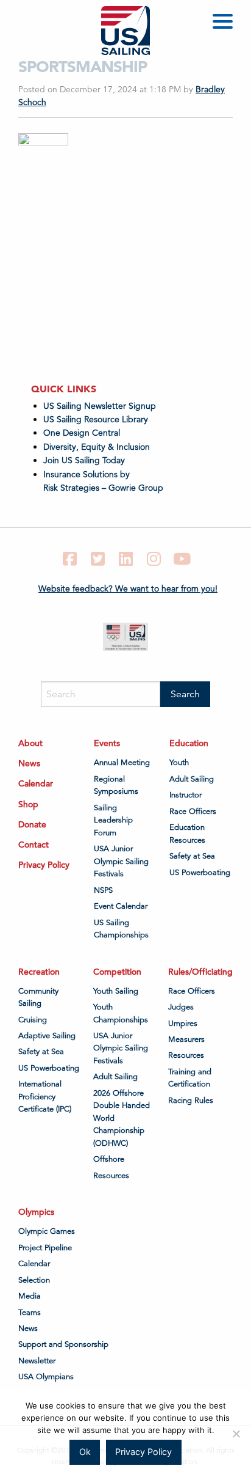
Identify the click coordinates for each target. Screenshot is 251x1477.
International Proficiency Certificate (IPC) (44, 1096)
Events (107, 743)
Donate (32, 824)
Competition (117, 971)
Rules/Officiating (200, 971)
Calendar (35, 783)
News (29, 763)
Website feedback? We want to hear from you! (127, 588)
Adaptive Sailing (47, 1036)
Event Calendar (120, 906)
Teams (29, 1313)
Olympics (36, 1211)
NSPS (103, 890)
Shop (28, 804)
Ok (85, 1451)
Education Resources (187, 834)
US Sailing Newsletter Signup (99, 405)
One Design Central (82, 432)
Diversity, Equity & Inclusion (96, 446)
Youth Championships (120, 1013)
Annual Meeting (122, 763)
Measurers (186, 1039)
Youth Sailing (115, 991)
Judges (181, 1007)
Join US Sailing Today (84, 460)
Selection (34, 1280)
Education (188, 743)
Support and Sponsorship (63, 1344)
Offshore (108, 1159)
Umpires (182, 1023)
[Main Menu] (224, 23)
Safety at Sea (192, 856)
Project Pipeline (45, 1248)
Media (29, 1296)
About (30, 743)
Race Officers (192, 811)
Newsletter (36, 1361)
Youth (179, 763)
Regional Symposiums (116, 785)
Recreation (39, 971)
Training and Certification (189, 1078)
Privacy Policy (43, 864)
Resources (111, 1176)
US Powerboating (199, 873)
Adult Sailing (191, 779)
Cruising (32, 1020)
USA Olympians (46, 1377)
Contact (33, 844)
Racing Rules (190, 1100)
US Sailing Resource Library (95, 419)
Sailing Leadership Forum (113, 820)
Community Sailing (38, 997)
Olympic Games (46, 1231)
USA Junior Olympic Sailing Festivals (121, 861)
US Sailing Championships (121, 929)
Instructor (185, 795)
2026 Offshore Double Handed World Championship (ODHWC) (121, 1118)
